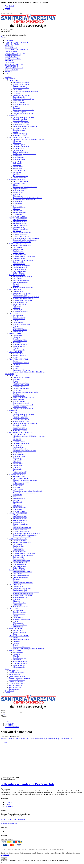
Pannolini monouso (19, 317)
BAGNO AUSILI (11, 51)
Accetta (4, 858)
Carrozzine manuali (19, 128)
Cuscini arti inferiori (19, 258)
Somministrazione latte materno (23, 287)
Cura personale (18, 247)
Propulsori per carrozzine (21, 124)
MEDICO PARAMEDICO (14, 64)
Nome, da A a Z (13, 738)
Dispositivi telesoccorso (20, 188)
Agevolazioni (9, 6)
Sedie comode (17, 161)
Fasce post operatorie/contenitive (23, 110)
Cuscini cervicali (18, 249)
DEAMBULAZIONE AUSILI (15, 53)
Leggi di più (5, 855)
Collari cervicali (18, 90)
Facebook (8, 9)
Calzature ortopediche (20, 112)
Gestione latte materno (20, 282)
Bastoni (15, 361)
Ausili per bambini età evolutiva (23, 117)
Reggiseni (16, 108)
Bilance (15, 185)
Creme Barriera (18, 322)
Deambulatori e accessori (21, 363)
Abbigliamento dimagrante (21, 265)
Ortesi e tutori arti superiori (21, 95)
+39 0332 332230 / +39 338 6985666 (13, 819)
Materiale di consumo (20, 234)
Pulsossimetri (17, 203)
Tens (14, 205)
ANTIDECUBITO (11, 48)
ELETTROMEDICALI (12, 55)
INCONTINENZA (11, 57)
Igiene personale (18, 148)
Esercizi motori (18, 353)
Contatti (7, 8)
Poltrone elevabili (18, 157)
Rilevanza (4, 738)
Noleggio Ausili (14, 671)
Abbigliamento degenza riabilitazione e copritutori (29, 139)
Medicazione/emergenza (21, 236)
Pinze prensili (17, 156)
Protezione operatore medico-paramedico (26, 533)
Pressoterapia (17, 201)
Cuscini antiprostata (19, 178)
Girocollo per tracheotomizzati (23, 113)
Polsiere (15, 357)
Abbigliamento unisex (20, 221)
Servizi (7, 669)
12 (2, 742)
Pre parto (16, 286)
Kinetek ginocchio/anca (20, 355)
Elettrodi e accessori (19, 216)
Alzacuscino (17, 143)
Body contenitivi (18, 262)
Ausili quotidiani (18, 150)
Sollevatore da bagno (20, 344)
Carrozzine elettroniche (20, 121)
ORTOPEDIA (9, 62)
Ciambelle (16, 308)
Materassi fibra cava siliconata (22, 300)
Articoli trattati (9, 374)
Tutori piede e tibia (19, 97)
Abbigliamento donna (20, 220)
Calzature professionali (20, 229)
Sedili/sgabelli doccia (20, 341)
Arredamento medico (20, 225)
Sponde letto (17, 165)
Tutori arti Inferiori (19, 102)
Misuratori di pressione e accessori (24, 199)
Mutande (16, 326)
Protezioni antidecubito (20, 302)
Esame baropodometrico (17, 676)
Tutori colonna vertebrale (21, 104)
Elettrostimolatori (18, 190)
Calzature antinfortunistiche (22, 242)
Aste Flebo (16, 174)
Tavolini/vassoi (18, 167)
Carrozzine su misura (16, 682)
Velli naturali (17, 306)
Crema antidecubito (19, 304)
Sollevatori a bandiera (20, 135)
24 (4, 742)
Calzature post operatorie (21, 88)
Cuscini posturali (18, 253)
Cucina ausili (17, 172)
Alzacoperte (17, 141)
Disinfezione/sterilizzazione (22, 232)
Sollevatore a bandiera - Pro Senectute (27, 784)
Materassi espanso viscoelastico (23, 298)
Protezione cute (18, 331)
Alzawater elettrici (19, 350)
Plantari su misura (14, 674)
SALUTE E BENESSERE (14, 68)
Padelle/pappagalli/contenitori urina (24, 154)
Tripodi (15, 368)
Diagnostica (17, 231)
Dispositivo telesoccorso (21, 482)
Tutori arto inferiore (15, 687)
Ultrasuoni (16, 209)
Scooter (15, 132)
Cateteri (15, 320)
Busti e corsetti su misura (17, 680)
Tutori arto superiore (15, 685)
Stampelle (16, 366)
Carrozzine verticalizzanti (21, 123)
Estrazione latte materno (21, 280)
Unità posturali (14, 689)
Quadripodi (16, 364)
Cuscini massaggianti (20, 267)
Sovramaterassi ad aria (20, 311)
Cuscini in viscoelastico (20, 295)
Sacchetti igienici (18, 168)
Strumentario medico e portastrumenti (25, 240)
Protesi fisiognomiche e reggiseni (23, 99)
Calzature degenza (19, 145)
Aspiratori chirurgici (19, 183)
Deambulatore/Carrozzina (21, 370)
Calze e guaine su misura (17, 683)
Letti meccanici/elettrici (20, 152)
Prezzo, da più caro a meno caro (61, 738)
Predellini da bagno (19, 339)
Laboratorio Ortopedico (16, 672)
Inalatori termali (18, 192)
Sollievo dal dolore (19, 273)
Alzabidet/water (18, 335)
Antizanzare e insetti (19, 271)
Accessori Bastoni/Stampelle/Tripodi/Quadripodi (28, 372)
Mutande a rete (18, 328)
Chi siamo (8, 77)
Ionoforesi (16, 194)
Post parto (16, 284)
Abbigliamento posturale (21, 82)
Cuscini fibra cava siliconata (22, 293)
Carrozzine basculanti (20, 119)
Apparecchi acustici (19, 212)
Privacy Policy (9, 806)
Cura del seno (17, 278)
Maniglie (16, 348)
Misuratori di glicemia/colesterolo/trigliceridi (27, 198)
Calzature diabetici (19, 86)
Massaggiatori (17, 214)
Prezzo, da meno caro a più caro (40, 738)
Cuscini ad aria (18, 291)
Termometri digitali (19, 207)
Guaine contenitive (19, 264)
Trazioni (15, 106)
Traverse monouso (19, 319)
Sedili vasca (17, 342)
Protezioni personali (19, 159)
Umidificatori (17, 210)
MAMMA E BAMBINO (13, 59)
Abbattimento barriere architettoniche (25, 126)
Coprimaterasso (18, 315)
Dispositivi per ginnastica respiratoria (25, 187)
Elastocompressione (19, 254)
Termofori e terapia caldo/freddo (23, 260)
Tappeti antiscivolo (19, 346)
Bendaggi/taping (18, 227)
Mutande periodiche (19, 269)
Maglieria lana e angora (20, 176)
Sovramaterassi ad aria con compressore (26, 297)
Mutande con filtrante (20, 330)
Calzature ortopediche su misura (19, 678)
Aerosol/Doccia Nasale (20, 181)
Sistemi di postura (19, 130)
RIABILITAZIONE (11, 66)
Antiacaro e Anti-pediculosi (22, 245)
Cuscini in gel (17, 309)
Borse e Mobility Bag (20, 134)
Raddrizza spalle (18, 101)
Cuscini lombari (18, 251)
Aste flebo (16, 467)
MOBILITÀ (9, 60)
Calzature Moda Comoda (21, 84)
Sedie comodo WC (19, 170)
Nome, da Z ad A (24, 738)
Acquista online (10, 79)
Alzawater (16, 337)
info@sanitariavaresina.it (9, 823)
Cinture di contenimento (21, 146)
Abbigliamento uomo (20, 223)
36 (6, 742)
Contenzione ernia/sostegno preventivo (25, 91)
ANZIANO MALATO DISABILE (16, 49)
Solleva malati (17, 163)
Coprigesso (16, 93)
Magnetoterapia (18, 196)
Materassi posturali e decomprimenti (24, 256)
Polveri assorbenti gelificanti (22, 324)
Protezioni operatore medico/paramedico (26, 238)
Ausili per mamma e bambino (22, 276)
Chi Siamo (8, 802)
